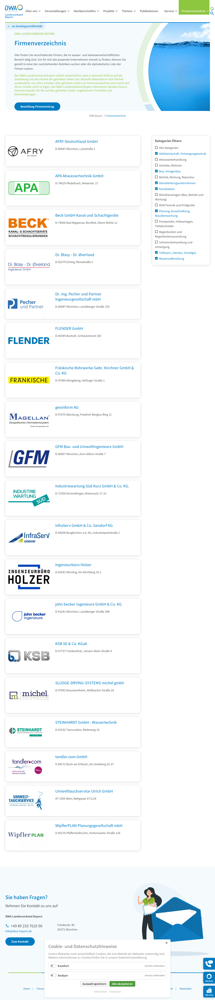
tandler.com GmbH (71, 756)
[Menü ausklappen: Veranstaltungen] (68, 11)
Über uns (31, 11)
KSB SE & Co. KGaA (71, 643)
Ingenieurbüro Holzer (73, 564)
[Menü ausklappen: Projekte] (116, 11)
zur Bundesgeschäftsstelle (27, 26)
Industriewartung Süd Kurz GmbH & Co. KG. (92, 485)
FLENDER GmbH (69, 328)
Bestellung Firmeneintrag (37, 106)
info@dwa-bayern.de (18, 931)
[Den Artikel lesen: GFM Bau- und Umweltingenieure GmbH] (29, 475)
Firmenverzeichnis (193, 11)
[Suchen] (212, 14)
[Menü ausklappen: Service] (176, 11)
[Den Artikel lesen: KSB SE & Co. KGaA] (29, 672)
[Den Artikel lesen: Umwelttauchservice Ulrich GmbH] (25, 801)
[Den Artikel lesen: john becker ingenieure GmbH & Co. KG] (29, 633)
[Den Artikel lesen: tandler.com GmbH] (25, 766)
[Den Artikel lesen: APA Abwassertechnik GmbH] (29, 205)
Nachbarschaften (85, 11)
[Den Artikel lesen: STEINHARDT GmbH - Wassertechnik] (25, 732)
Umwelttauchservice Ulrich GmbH (84, 791)
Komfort (63, 966)
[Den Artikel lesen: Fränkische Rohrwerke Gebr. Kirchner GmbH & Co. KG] (29, 397)
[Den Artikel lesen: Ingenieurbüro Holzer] (29, 593)
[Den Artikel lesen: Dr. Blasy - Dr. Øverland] (29, 283)
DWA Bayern (96, 115)
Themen (127, 11)
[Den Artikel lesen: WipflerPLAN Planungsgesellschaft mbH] (25, 835)
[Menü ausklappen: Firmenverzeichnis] (208, 11)
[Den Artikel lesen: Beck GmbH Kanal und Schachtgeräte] (29, 244)
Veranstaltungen (55, 11)
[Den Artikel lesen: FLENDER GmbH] (29, 357)
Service (169, 11)
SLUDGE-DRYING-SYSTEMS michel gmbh (89, 682)
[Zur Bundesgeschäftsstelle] (212, 9)
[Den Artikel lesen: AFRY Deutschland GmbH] (25, 151)
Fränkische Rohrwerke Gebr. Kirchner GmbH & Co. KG (94, 370)
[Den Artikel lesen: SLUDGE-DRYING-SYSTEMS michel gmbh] (29, 712)
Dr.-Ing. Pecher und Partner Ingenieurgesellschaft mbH (78, 296)
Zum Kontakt (20, 941)
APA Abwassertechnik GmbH (79, 175)
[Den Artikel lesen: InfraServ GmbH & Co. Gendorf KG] (29, 554)
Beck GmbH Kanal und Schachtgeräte (86, 215)
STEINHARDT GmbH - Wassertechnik (86, 722)
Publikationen (149, 11)
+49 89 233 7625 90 (26, 925)
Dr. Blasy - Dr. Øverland (74, 254)
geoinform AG (66, 407)
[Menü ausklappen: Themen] (135, 11)
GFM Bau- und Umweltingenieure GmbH (89, 446)
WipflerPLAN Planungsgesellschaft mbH (88, 825)
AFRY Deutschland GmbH (76, 141)
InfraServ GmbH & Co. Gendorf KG (84, 525)
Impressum (115, 991)
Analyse (63, 975)
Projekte (108, 11)
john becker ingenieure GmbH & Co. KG (88, 604)
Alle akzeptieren (122, 984)
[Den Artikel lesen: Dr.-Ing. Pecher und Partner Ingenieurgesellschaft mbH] (25, 304)
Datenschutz (100, 991)
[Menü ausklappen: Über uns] (39, 11)
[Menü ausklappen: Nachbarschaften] (98, 11)
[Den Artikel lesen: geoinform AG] (29, 436)
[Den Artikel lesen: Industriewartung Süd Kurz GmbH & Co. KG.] (29, 515)
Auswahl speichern (94, 984)
